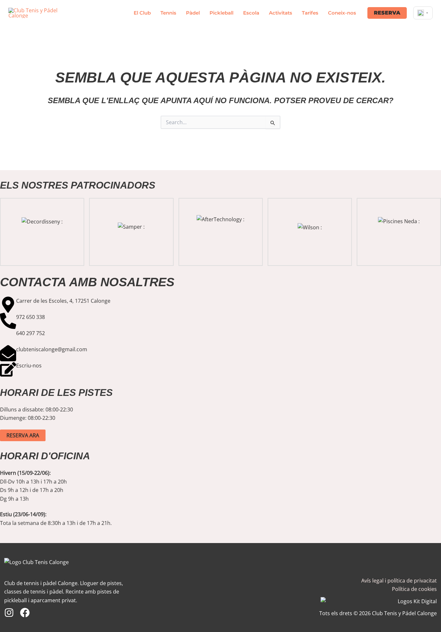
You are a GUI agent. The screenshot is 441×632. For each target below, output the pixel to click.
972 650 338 (30, 317)
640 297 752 (30, 333)
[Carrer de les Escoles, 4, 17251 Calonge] (8, 305)
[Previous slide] (5, 232)
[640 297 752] (8, 337)
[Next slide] (436, 232)
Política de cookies (414, 589)
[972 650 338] (8, 321)
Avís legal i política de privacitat (399, 580)
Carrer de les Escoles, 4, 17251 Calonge (63, 300)
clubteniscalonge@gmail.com (51, 349)
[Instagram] (9, 612)
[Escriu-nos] (8, 369)
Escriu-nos (29, 365)
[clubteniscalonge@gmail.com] (8, 353)
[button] (387, 13)
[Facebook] (25, 612)
